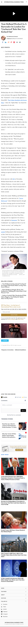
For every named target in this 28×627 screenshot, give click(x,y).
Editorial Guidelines (20, 350)
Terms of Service (11, 319)
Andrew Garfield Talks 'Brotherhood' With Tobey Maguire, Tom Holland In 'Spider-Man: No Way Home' (13, 297)
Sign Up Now (19, 449)
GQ (14, 179)
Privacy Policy (20, 319)
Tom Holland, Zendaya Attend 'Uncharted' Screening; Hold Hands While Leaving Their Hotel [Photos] (13, 285)
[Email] (17, 42)
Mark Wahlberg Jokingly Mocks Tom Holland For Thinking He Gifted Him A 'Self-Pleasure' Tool (14, 291)
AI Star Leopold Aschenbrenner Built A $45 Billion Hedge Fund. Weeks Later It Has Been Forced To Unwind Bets (12, 580)
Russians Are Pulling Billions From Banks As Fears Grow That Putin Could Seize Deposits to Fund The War (13, 503)
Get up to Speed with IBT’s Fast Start (18, 446)
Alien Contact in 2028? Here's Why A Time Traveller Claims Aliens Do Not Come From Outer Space (14, 555)
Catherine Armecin (13, 36)
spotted (3, 232)
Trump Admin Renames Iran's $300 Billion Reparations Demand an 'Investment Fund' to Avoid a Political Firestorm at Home (13, 478)
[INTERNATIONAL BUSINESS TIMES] (14, 2)
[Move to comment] (20, 42)
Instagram (14, 220)
